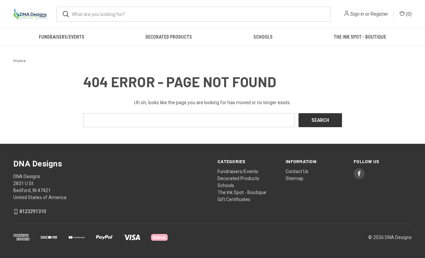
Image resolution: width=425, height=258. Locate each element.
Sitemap (294, 178)
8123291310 (33, 212)
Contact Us (297, 171)
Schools (263, 37)
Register (379, 14)
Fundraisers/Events (61, 37)
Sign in (357, 14)
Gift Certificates (233, 199)
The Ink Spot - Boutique (360, 37)
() (408, 14)
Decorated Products (168, 37)
